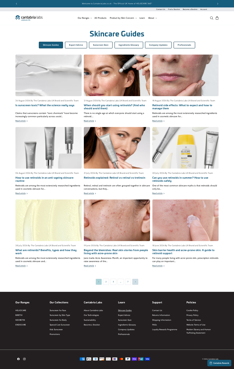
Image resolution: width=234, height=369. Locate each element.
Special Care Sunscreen (60, 325)
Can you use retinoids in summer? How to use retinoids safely (180, 179)
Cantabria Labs (213, 359)
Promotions (55, 334)
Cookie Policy (192, 310)
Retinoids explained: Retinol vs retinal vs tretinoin (114, 177)
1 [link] (98, 281)
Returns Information (161, 315)
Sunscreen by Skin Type (60, 315)
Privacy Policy (192, 315)
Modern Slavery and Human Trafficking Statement (198, 331)
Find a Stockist (174, 9)
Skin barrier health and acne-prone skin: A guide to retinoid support (183, 251)
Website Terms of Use (195, 325)
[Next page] (135, 282)
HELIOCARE (20, 310)
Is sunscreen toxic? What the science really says (44, 105)
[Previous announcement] (16, 3)
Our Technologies (91, 315)
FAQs (154, 325)
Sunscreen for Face (58, 310)
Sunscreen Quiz (100, 45)
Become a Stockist (190, 9)
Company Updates (158, 45)
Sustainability (90, 320)
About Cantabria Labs (93, 310)
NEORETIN (20, 320)
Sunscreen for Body (58, 320)
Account (203, 9)
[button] (84, 18)
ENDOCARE (20, 325)
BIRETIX (18, 315)
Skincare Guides (51, 45)
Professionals (184, 45)
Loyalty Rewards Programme (164, 329)
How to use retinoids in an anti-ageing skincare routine (44, 179)
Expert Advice (76, 45)
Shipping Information (161, 320)
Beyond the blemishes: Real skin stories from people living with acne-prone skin (116, 251)
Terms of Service (193, 320)
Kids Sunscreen (56, 329)
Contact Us (160, 9)
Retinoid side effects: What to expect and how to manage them (182, 107)
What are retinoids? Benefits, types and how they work (46, 251)
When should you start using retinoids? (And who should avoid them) (114, 107)
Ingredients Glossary (129, 45)
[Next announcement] (218, 3)
